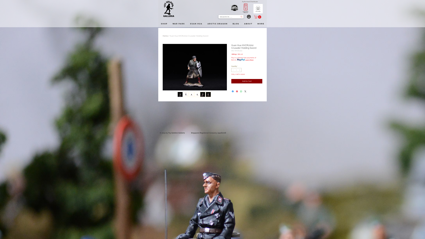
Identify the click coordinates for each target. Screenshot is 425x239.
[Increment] (240, 70)
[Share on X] (245, 91)
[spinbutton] (236, 70)
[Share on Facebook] (232, 91)
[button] (258, 17)
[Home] (249, 17)
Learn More (249, 60)
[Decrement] (233, 70)
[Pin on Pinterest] (237, 91)
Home (165, 36)
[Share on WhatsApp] (241, 91)
